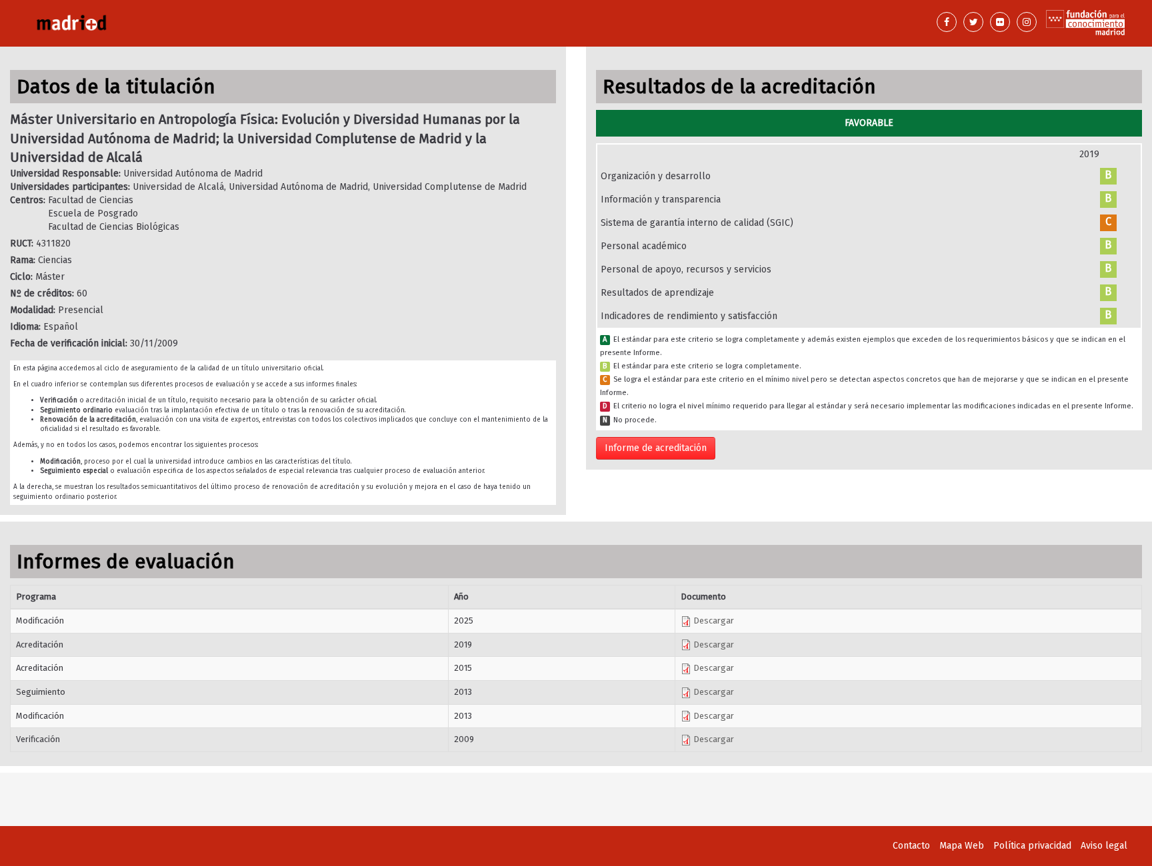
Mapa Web (961, 845)
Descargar (712, 621)
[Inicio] (293, 23)
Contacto (911, 845)
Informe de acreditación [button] (656, 448)
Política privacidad (1032, 845)
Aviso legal (1104, 845)
